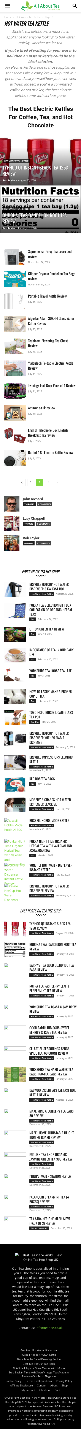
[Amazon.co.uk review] (15, 413)
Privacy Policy (64, 1381)
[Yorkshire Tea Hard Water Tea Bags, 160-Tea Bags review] (15, 1074)
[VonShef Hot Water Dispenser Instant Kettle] (15, 874)
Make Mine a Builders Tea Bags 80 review (51, 1113)
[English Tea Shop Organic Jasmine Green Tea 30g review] (15, 1159)
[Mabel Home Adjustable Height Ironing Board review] (15, 1138)
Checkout (45, 1390)
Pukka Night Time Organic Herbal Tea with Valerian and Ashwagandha (50, 846)
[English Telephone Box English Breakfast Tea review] (15, 435)
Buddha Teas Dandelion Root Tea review (52, 947)
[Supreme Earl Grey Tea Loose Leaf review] (15, 257)
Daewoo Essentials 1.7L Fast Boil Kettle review (52, 1092)
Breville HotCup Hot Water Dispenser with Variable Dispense (49, 738)
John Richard (33, 499)
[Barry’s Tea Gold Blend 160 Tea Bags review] (15, 970)
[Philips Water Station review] (15, 1181)
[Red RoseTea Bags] (15, 784)
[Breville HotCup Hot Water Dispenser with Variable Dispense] (15, 738)
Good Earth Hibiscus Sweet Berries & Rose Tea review (49, 1030)
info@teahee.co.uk (49, 1328)
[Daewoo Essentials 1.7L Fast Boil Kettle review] (15, 1095)
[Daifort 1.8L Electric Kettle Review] (15, 458)
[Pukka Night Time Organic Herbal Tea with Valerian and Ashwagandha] (15, 852)
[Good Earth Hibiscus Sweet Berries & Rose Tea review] (15, 1033)
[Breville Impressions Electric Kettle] (15, 762)
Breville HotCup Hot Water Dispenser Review (49, 888)
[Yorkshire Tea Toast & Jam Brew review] (15, 1012)
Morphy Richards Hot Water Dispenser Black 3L (50, 802)
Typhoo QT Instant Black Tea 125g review (50, 926)
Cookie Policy (13, 1381)
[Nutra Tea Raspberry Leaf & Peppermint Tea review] (15, 991)
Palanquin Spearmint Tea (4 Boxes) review (49, 1199)
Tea (33, 619)
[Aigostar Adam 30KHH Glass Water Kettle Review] (15, 324)
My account (28, 1390)
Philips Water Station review (50, 1176)
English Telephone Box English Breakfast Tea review (48, 432)
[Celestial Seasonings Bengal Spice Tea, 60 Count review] (15, 1054)
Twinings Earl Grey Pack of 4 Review (52, 385)
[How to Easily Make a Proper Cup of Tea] (15, 696)
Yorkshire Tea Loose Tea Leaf (50, 670)
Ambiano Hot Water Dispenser (39, 1350)
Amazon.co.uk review (41, 407)
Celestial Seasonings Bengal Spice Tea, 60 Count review (50, 1051)
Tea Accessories (39, 1228)
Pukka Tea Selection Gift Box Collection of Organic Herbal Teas (50, 610)
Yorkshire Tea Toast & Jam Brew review (53, 1009)
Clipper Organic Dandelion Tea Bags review (51, 276)
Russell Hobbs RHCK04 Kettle (38, 1355)
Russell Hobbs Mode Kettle (49, 820)
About (53, 1385)
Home (8, 17)
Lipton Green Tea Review (46, 629)
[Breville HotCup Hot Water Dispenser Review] (15, 893)
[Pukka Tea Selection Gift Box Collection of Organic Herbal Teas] (15, 610)
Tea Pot (35, 721)
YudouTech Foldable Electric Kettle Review (50, 365)
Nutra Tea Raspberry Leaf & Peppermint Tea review (49, 988)
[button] (7, 6)
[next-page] (57, 482)
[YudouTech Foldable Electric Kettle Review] (15, 368)
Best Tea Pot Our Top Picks (39, 1364)
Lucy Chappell (34, 518)
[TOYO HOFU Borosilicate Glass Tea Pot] (15, 717)
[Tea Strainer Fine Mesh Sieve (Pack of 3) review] (15, 1224)
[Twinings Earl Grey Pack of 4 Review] (15, 391)
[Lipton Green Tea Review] (15, 634)
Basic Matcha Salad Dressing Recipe (39, 1359)
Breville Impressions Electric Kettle (51, 759)
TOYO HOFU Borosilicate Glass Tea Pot (51, 714)
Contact (41, 1385)
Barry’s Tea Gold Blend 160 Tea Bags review (51, 967)
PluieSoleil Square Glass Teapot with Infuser (39, 1368)
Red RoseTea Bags (42, 778)
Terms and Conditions (38, 1381)
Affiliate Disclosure (21, 1385)
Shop (65, 1385)
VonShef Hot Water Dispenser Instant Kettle (50, 867)
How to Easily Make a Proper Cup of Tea (50, 694)
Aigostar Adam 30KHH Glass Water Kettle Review (51, 321)
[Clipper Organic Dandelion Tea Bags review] (15, 279)
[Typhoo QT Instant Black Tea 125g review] (40, 165)
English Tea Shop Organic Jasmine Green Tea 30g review (50, 1157)
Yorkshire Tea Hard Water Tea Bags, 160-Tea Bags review (51, 1072)
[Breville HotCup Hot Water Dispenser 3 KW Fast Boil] (15, 589)
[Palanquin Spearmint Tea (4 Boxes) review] (15, 1202)
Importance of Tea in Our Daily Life (51, 652)
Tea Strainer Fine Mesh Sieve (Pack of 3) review (49, 1221)
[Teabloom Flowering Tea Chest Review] (15, 346)
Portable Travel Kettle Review (47, 296)
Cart (57, 1390)
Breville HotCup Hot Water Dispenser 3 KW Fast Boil (49, 586)
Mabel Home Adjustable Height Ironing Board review (51, 1135)
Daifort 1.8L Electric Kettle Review (50, 452)
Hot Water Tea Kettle (28, 17)
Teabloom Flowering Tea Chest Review (48, 343)
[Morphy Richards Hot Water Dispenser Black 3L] (15, 804)
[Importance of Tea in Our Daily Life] (15, 655)
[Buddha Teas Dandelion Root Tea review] (40, 220)
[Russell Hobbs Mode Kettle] (15, 825)
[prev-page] (21, 482)
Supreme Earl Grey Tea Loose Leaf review (50, 254)
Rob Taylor (9, 180)
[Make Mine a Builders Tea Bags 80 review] (15, 1116)
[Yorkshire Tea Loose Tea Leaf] (15, 675)
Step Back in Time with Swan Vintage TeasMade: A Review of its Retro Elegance (39, 1374)
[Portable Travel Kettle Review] (15, 301)
